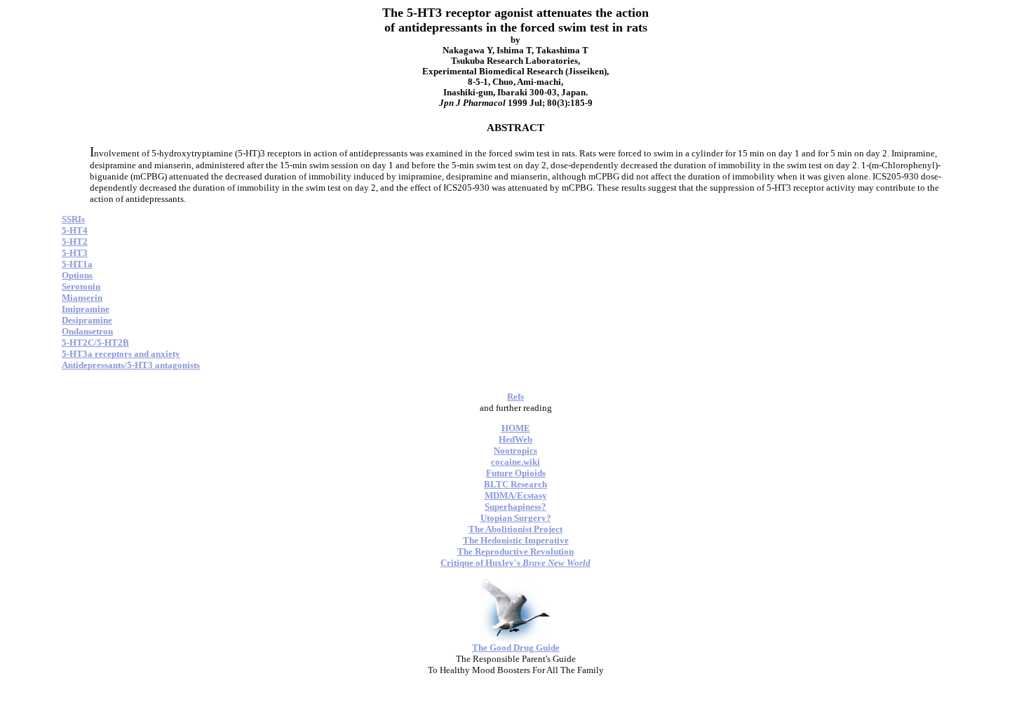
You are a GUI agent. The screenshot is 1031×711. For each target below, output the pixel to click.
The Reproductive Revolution (515, 551)
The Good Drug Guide (516, 647)
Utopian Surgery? (515, 518)
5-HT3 (75, 253)
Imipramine (85, 309)
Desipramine (87, 320)
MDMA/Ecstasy (516, 495)
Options (77, 275)
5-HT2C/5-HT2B (95, 342)
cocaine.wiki (515, 461)
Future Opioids (516, 473)
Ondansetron (87, 331)
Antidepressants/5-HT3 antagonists (131, 365)
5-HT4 (75, 230)
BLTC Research (515, 484)
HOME (515, 428)
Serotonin (81, 286)
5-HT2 (75, 241)
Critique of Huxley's (515, 562)
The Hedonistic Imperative (516, 540)
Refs (515, 396)
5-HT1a (77, 264)
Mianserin (82, 297)
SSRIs (73, 219)
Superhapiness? (515, 506)
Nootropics (515, 450)
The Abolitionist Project (515, 529)
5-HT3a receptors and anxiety (121, 353)
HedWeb (515, 439)
